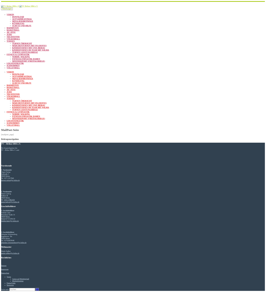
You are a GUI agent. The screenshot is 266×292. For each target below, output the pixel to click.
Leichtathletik (15, 63)
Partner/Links (11, 283)
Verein (10, 15)
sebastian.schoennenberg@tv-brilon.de (13, 243)
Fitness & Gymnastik (18, 55)
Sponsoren (10, 285)
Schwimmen (13, 66)
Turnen (11, 41)
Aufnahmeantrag (22, 19)
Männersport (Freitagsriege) (28, 61)
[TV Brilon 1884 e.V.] (19, 6)
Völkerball (13, 39)
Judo (9, 35)
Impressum (4, 269)
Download (18, 17)
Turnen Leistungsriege (25, 52)
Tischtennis (13, 37)
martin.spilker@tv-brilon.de (10, 253)
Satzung (3, 266)
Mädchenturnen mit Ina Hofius (29, 46)
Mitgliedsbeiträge (22, 21)
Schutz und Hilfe (21, 26)
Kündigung (18, 23)
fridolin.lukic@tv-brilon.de (10, 221)
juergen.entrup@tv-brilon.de (10, 180)
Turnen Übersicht (22, 43)
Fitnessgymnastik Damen (26, 59)
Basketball (13, 30)
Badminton (13, 28)
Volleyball (13, 68)
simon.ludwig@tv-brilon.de (10, 202)
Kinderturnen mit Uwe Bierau (28, 48)
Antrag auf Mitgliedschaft (20, 279)
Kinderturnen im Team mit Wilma (30, 50)
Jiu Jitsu (11, 32)
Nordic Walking (21, 57)
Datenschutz (5, 273)
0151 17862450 (9, 200)
